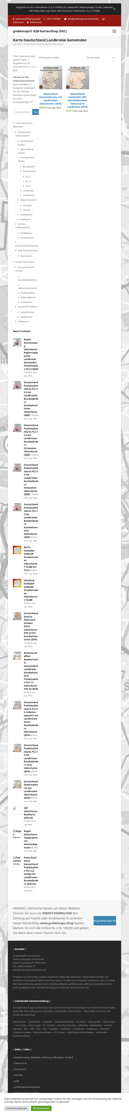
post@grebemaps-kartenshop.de (83, 18)
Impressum (18, 22)
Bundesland (29, 166)
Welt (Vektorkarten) (28, 250)
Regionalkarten (28, 297)
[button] (114, 31)
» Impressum (19, 1069)
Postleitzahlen (27, 292)
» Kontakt (18, 1075)
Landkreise (28, 190)
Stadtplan (25, 219)
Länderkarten (27, 237)
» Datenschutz (20, 1063)
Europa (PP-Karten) (27, 306)
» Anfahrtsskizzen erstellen (26, 1092)
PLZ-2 (28, 176)
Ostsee (26, 209)
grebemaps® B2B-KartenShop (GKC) (40, 31)
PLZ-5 (28, 185)
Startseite (17, 44)
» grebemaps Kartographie (26, 1086)
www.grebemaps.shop (105, 921)
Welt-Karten (26, 255)
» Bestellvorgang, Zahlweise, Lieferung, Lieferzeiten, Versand (43, 1057)
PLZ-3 (28, 181)
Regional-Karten (28, 199)
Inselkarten (26, 232)
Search (36, 111)
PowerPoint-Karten (25, 261)
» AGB (16, 1081)
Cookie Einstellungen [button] (16, 1108)
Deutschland (29, 171)
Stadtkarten (29, 195)
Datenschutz (36, 22)
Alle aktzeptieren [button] (41, 1108)
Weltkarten (23, 321)
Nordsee (27, 205)
